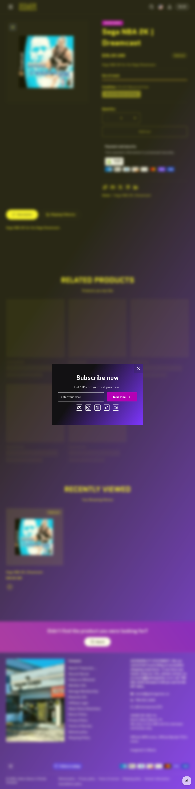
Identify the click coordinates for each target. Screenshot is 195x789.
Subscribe (119, 397)
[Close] (138, 368)
